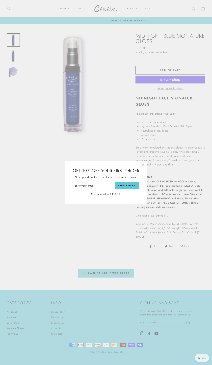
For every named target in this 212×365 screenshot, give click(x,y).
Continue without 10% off (106, 194)
